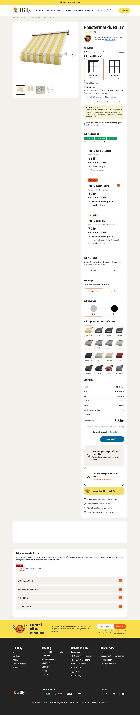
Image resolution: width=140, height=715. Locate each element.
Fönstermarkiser (35, 17)
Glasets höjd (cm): (111, 97)
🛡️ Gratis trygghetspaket (81, 656)
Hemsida (15, 17)
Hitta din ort (76, 667)
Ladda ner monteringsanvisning (102, 479)
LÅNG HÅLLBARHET (26, 581)
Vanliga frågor (106, 660)
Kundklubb (17, 667)
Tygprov (60, 10)
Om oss (99, 10)
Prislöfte (45, 674)
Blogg (44, 670)
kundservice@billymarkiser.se (112, 656)
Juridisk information (108, 664)
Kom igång (124, 10)
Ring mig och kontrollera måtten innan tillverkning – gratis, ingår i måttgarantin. (104, 124)
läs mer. (110, 499)
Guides (103, 667)
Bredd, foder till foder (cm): (93, 97)
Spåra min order (19, 664)
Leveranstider (47, 663)
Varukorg (16, 656)
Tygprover (75, 671)
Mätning (68, 10)
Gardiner (50, 10)
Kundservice (89, 10)
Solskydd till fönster (79, 664)
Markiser (39, 10)
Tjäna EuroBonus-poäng (80, 660)
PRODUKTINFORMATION (28, 589)
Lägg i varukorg (112, 439)
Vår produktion (48, 659)
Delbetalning (76, 675)
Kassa (15, 660)
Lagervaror (75, 652)
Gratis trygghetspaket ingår (71, 2)
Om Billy (45, 667)
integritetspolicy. (119, 633)
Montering (78, 10)
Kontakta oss (105, 652)
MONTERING (23, 598)
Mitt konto (17, 652)
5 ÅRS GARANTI (24, 606)
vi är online (111, 512)
